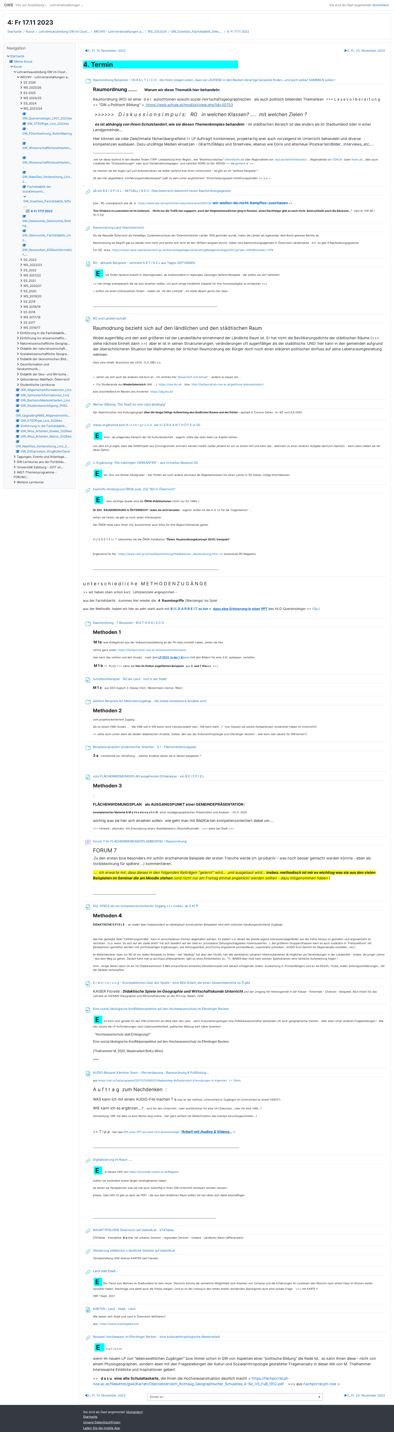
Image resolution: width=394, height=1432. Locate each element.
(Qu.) (316, 609)
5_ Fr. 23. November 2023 (364, 51)
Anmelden (380, 5)
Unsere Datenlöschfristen (101, 1422)
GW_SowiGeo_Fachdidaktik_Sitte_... (196, 31)
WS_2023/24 (157, 31)
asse (173, 657)
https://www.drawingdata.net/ (119, 1323)
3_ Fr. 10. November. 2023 (105, 51)
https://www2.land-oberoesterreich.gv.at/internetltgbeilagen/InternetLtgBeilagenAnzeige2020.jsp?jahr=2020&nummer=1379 (192, 250)
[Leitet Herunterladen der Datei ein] (243, 991)
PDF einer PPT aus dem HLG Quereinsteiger (178, 1132)
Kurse (30, 31)
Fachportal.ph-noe (320, 1384)
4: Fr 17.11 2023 (238, 31)
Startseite (14, 31)
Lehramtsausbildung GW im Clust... (64, 31)
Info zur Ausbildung (30, 5)
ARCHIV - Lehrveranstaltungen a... (118, 31)
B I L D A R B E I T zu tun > (219, 609)
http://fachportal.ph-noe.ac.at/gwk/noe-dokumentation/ (227, 384)
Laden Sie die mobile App (101, 1428)
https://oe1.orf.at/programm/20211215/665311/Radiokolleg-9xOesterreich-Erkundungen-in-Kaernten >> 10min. (169, 1080)
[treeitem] (39, 269)
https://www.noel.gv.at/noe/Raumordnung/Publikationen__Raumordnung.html (168, 554)
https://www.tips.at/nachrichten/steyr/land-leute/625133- (213, 203)
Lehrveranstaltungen (65, 5)
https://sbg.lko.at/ (161, 391)
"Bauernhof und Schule (192, 377)
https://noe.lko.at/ (171, 384)
